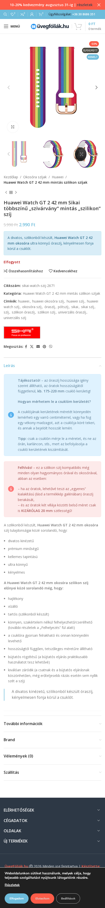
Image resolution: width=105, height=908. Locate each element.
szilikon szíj (46, 312)
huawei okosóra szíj (48, 301)
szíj (6, 312)
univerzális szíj (15, 317)
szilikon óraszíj (23, 312)
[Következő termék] (15, 192)
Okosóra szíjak (35, 177)
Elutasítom (42, 898)
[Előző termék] (6, 192)
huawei (23, 301)
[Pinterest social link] (44, 346)
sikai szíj (87, 306)
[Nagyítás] (12, 127)
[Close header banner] (99, 5)
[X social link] (32, 346)
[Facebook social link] (26, 346)
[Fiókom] (32, 14)
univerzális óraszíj (72, 312)
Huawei (57, 177)
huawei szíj (75, 301)
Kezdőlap (11, 177)
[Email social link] (38, 346)
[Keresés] (4, 14)
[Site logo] (49, 26)
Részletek (12, 885)
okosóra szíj (32, 306)
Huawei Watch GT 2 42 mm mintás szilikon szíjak (45, 182)
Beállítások (68, 898)
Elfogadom (17, 898)
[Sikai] (22, 332)
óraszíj (49, 306)
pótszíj (63, 306)
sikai (74, 306)
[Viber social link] (51, 346)
